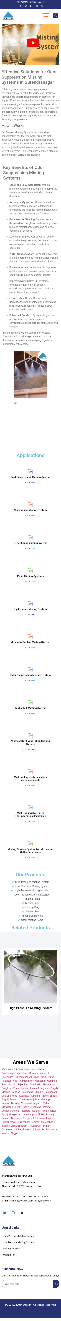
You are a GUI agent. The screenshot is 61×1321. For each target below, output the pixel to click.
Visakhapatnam (19, 1125)
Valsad (43, 1073)
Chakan (5, 1110)
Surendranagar (22, 1077)
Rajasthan (23, 1084)
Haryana (44, 1088)
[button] (5, 44)
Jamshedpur (29, 1114)
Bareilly (15, 1103)
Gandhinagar (8, 1073)
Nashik (5, 1103)
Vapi (15, 1080)
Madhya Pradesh (11, 1092)
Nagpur (15, 1133)
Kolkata (26, 1110)
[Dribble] (36, 6)
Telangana (27, 1092)
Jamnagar (50, 1092)
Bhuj (43, 1077)
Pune (16, 1088)
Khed (14, 1095)
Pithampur (51, 1129)
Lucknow (24, 1095)
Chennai (15, 1110)
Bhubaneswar (9, 1122)
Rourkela (39, 1129)
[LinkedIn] (31, 6)
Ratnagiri (27, 1129)
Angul (5, 1099)
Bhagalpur (14, 1114)
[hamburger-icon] (45, 15)
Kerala (24, 1088)
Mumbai (51, 1080)
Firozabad (23, 1122)
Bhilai (41, 1114)
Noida (35, 1110)
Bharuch (33, 1073)
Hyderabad (49, 1084)
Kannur (5, 1133)
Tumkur (39, 1092)
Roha (18, 1129)
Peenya (35, 1122)
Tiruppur (27, 1118)
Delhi (12, 1084)
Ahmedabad (38, 1069)
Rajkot (36, 1077)
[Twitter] (25, 6)
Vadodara (22, 1073)
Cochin (25, 1107)
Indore (5, 1125)
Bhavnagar (7, 1077)
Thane (44, 1095)
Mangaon (7, 1107)
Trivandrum (35, 1125)
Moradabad (47, 1122)
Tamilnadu (35, 1084)
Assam (34, 1088)
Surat (4, 1084)
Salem (49, 1114)
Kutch (51, 1077)
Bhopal (53, 1095)
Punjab (54, 1088)
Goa (37, 1099)
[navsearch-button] (55, 15)
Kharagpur (46, 1099)
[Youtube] (22, 1213)
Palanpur (6, 1080)
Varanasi (26, 1103)
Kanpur (34, 1095)
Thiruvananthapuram (45, 1118)
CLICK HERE (30, 483)
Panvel (5, 1118)
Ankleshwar (26, 1080)
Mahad (46, 1103)
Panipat (47, 1107)
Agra (4, 1114)
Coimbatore (26, 1099)
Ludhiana (36, 1107)
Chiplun (6, 1095)
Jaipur (52, 1110)
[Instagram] (42, 6)
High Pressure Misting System (30, 1008)
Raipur (17, 1107)
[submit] (56, 1284)
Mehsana (40, 1080)
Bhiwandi (16, 1118)
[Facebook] (20, 6)
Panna (44, 1110)
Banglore (6, 1088)
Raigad (36, 1103)
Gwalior (14, 1099)
